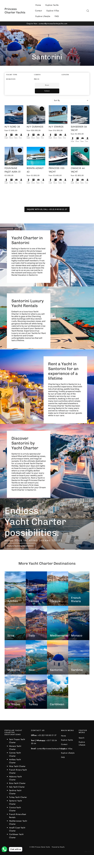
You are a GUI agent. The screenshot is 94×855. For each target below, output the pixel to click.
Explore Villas (53, 10)
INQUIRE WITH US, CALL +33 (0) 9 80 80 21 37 (47, 209)
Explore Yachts (52, 5)
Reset (47, 85)
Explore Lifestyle (42, 16)
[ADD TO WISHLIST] (20, 108)
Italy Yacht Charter (17, 786)
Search (81, 737)
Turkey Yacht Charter (18, 797)
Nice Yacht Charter (17, 766)
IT (91, 851)
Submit (47, 91)
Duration (10, 79)
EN (86, 851)
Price (36, 79)
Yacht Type (11, 74)
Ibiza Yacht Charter (17, 783)
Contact (38, 10)
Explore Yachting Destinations (20, 546)
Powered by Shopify (58, 847)
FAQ (57, 16)
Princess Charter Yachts (15, 10)
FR (89, 851)
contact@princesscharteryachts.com (51, 748)
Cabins (37, 74)
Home (38, 5)
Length (65, 74)
